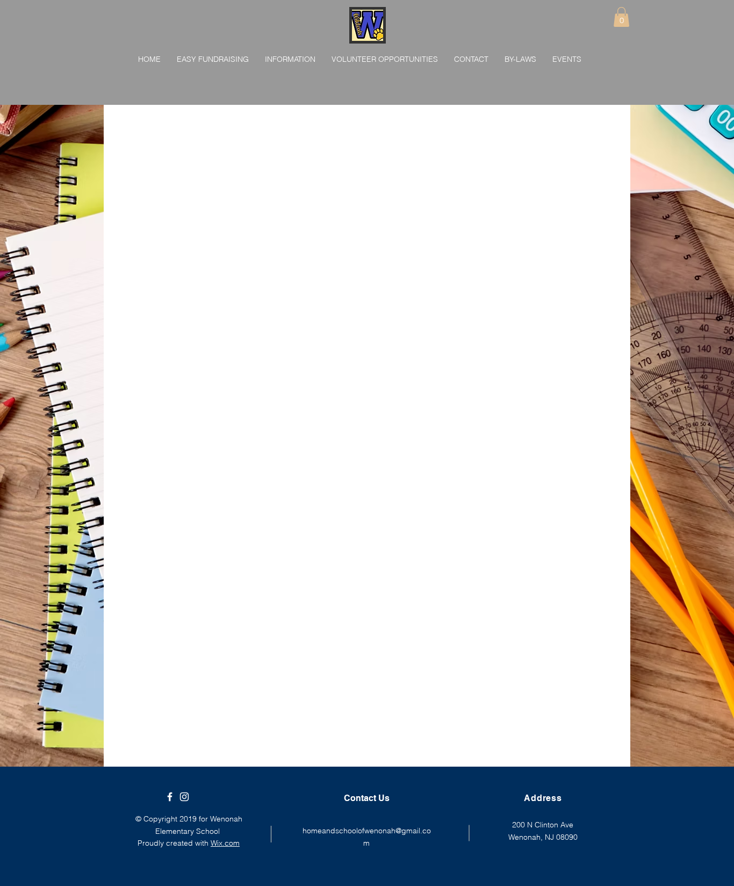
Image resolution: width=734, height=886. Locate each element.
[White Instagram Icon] (184, 797)
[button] (621, 17)
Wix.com (225, 843)
